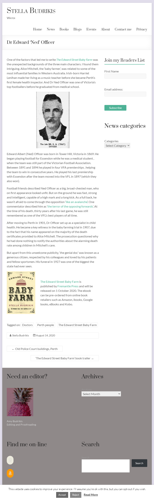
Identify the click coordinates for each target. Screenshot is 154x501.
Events (91, 29)
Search (85, 457)
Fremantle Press (68, 286)
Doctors (27, 325)
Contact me (123, 29)
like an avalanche (76, 202)
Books (64, 29)
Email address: (113, 89)
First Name (111, 71)
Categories (111, 141)
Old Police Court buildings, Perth (35, 348)
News (51, 29)
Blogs (77, 29)
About (105, 29)
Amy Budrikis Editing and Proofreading (21, 423)
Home (37, 29)
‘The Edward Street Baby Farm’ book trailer (64, 358)
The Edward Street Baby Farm (74, 59)
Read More (91, 494)
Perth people (45, 325)
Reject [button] (75, 494)
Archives (87, 389)
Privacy (141, 29)
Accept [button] (62, 494)
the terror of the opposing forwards (70, 206)
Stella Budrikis (31, 10)
